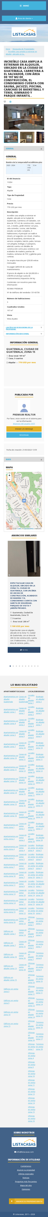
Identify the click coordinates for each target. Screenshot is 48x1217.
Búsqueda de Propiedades (23, 49)
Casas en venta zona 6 (22, 866)
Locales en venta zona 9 (31, 866)
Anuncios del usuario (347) (24, 423)
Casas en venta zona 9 (22, 884)
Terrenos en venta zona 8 (40, 955)
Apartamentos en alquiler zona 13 (11, 779)
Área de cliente (24, 18)
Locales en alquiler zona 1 (31, 699)
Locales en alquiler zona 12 (31, 780)
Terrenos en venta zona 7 (40, 944)
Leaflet (19, 528)
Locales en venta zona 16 (31, 910)
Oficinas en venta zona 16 (31, 1118)
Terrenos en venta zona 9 (40, 967)
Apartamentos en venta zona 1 (11, 826)
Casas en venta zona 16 (22, 955)
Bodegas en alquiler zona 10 (40, 745)
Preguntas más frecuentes (26, 1181)
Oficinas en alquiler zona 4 (31, 932)
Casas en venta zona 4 (22, 848)
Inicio (8, 49)
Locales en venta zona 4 (31, 848)
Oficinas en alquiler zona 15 (31, 1025)
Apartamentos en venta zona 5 (11, 856)
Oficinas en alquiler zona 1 (31, 921)
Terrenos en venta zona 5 (40, 932)
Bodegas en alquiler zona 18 (40, 837)
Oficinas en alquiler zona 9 (31, 967)
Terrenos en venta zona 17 (40, 1036)
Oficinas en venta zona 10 (31, 1073)
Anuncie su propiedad (26, 1170)
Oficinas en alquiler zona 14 (31, 1013)
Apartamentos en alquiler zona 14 (11, 791)
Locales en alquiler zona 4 (31, 722)
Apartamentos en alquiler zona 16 (11, 814)
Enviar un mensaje (24, 429)
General (10, 148)
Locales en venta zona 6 (31, 857)
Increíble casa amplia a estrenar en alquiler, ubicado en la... (21, 52)
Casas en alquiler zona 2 (22, 722)
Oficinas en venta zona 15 (31, 1109)
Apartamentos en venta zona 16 (11, 920)
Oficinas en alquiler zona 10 (31, 979)
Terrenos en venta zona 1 (40, 910)
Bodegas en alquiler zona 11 (40, 757)
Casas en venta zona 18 (22, 967)
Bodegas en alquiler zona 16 (40, 814)
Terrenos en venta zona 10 (40, 978)
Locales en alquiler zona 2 (31, 711)
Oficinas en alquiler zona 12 (31, 1002)
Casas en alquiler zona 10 (22, 745)
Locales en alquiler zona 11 (31, 791)
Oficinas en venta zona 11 (31, 1082)
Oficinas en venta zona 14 (31, 1100)
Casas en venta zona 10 (22, 893)
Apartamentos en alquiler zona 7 (11, 745)
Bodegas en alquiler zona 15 (40, 803)
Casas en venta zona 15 (22, 944)
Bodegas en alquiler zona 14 (40, 791)
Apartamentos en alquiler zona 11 (11, 768)
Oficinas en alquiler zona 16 (31, 1036)
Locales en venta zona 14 (31, 893)
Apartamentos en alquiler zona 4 (11, 722)
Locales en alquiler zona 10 (31, 768)
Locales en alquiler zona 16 (31, 838)
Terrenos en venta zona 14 (40, 1002)
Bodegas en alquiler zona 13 (40, 780)
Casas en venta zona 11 (22, 902)
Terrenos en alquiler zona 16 (40, 902)
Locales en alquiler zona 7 (31, 745)
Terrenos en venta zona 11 (40, 990)
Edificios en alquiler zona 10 (10, 955)
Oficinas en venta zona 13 (31, 1091)
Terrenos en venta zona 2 (40, 921)
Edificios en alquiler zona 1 (10, 932)
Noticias (26, 1177)
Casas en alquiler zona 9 (22, 734)
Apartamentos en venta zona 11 (11, 883)
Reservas (24, 435)
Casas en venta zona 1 (22, 826)
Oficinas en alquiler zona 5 (31, 944)
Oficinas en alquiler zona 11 (31, 990)
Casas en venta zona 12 (22, 910)
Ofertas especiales (26, 1174)
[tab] (24, 148)
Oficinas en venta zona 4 (31, 1055)
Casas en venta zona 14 (22, 932)
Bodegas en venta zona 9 (39, 866)
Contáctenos (26, 1166)
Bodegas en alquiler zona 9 (40, 734)
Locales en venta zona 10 (31, 875)
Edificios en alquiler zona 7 (10, 944)
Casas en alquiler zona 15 (22, 791)
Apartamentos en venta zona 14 (11, 901)
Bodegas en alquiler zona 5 (40, 710)
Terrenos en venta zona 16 (40, 1025)
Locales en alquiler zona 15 (31, 826)
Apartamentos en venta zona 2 (11, 837)
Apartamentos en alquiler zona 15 (11, 802)
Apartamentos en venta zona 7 (11, 865)
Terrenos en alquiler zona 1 (40, 884)
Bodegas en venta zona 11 (39, 875)
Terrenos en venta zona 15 (40, 1013)
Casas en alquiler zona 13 (22, 768)
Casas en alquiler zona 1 (22, 710)
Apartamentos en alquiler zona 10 (11, 756)
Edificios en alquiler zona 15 (10, 978)
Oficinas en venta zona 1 (31, 1046)
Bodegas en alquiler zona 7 (40, 722)
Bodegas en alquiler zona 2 (40, 699)
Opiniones (26, 1189)
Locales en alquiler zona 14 (31, 814)
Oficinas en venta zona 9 (31, 1064)
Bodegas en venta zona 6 (39, 857)
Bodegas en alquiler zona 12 (40, 768)
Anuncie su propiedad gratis (29, 1201)
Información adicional (17, 334)
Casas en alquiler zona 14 (22, 780)
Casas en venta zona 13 (22, 921)
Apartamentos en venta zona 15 (11, 910)
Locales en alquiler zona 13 (31, 803)
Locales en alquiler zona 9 (31, 757)
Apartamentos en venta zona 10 (11, 874)
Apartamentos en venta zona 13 (11, 892)
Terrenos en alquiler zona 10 (40, 893)
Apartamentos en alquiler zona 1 (11, 710)
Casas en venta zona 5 (22, 857)
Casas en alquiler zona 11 (22, 757)
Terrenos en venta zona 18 (40, 1046)
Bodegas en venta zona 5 (39, 848)
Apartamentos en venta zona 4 (11, 847)
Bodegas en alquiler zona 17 (40, 826)
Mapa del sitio (26, 1185)
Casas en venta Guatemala (23, 814)
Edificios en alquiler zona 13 (10, 967)
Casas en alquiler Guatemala (23, 699)
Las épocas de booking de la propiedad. (19, 328)
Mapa (8, 459)
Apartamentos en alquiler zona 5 (11, 733)
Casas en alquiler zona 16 (22, 803)
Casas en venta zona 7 (22, 875)
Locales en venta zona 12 (31, 884)
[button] (42, 107)
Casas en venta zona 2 (22, 837)
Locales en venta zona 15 (31, 902)
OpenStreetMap (29, 528)
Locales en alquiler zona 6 (31, 734)
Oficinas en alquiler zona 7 (31, 956)
